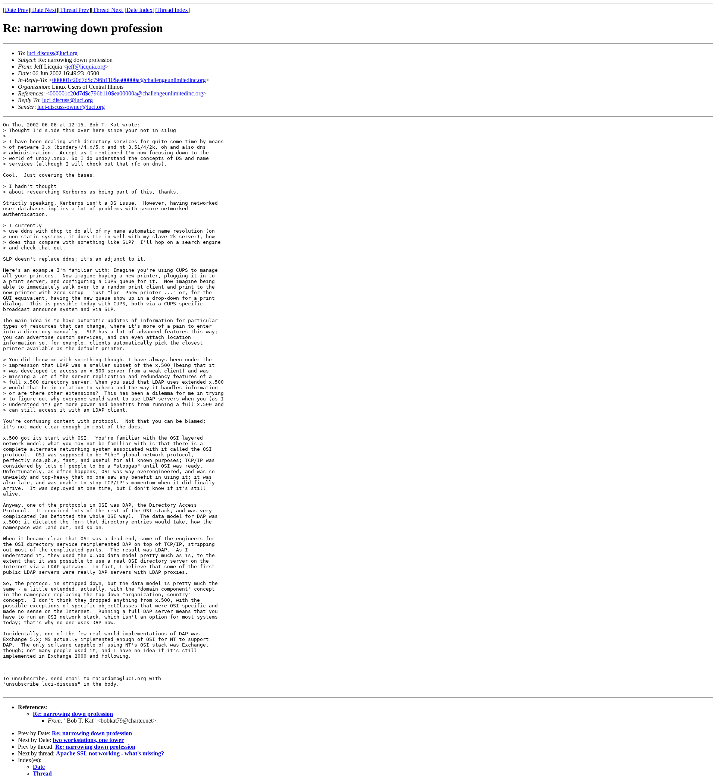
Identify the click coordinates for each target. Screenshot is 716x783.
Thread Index (172, 10)
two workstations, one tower (88, 740)
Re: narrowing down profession (73, 714)
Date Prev (16, 10)
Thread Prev (74, 10)
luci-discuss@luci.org (52, 53)
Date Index (139, 10)
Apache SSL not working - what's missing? (110, 753)
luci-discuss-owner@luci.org (71, 107)
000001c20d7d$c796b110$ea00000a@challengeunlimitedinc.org (129, 80)
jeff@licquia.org (86, 66)
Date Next (44, 10)
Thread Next (108, 10)
